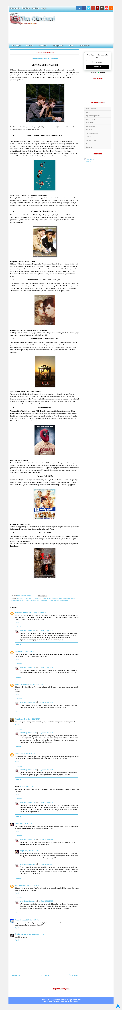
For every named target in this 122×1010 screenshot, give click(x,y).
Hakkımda (15, 8)
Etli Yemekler (90, 112)
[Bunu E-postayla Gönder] (39, 596)
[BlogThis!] (41, 596)
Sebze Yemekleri (92, 133)
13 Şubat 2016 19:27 (33, 719)
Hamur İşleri (90, 123)
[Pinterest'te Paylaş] (46, 596)
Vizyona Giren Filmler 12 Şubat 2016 (45, 58)
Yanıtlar (19, 627)
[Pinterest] (97, 8)
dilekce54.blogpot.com (23, 612)
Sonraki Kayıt (16, 975)
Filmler (29, 45)
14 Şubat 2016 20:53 (32, 851)
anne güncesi (20, 885)
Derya (17, 823)
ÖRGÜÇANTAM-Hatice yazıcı (25, 934)
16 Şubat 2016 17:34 (33, 920)
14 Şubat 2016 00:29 (46, 630)
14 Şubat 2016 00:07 (46, 702)
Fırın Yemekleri (91, 119)
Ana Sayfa (16, 45)
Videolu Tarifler (91, 140)
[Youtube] (106, 8)
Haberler (43, 45)
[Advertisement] (84, 27)
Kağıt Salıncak (20, 719)
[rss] (111, 8)
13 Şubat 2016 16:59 (36, 684)
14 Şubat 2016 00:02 (46, 667)
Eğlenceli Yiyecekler (93, 116)
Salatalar (89, 130)
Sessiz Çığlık (15, 600)
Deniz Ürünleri (91, 109)
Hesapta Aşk (66, 598)
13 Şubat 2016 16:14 (29, 651)
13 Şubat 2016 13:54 (39, 612)
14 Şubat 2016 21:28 (46, 864)
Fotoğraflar (58, 45)
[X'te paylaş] (43, 596)
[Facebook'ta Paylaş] (44, 596)
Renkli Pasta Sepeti (22, 684)
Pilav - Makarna (91, 126)
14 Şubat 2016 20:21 (46, 839)
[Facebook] (84, 8)
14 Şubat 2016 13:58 (26, 786)
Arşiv (43, 8)
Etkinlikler (85, 45)
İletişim (35, 8)
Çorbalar (89, 144)
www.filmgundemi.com (28, 630)
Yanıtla (17, 622)
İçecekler (89, 147)
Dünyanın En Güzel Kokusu (50, 598)
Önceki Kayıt (73, 975)
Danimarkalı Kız (30, 598)
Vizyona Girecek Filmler (26, 600)
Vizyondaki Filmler (62, 600)
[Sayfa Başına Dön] (118, 1006)
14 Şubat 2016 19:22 (27, 823)
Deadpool (38, 598)
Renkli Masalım (20, 920)
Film (60, 598)
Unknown (18, 651)
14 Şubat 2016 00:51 (46, 770)
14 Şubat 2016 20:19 (46, 802)
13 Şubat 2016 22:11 (29, 754)
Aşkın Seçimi (20, 598)
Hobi (71, 45)
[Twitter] (88, 8)
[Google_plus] (93, 8)
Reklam (25, 8)
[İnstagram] (102, 8)
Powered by (93, 72)
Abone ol (97, 67)
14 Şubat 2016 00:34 (46, 733)
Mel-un (73, 598)
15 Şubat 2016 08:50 (32, 885)
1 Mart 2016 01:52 (42, 934)
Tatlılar (88, 137)
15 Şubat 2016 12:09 (46, 901)
